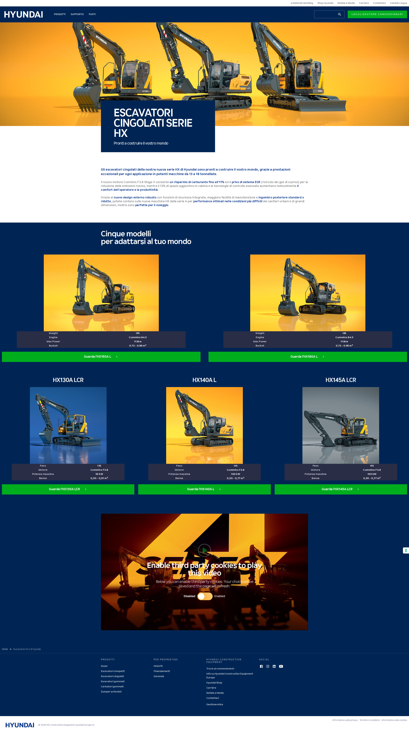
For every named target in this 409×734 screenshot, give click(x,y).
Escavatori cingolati (112, 676)
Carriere (364, 3)
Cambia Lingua (398, 3)
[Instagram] (267, 666)
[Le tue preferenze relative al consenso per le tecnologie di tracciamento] (406, 550)
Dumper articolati (111, 691)
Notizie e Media (346, 3)
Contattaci (379, 3)
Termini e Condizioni (370, 720)
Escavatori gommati (112, 681)
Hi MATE (158, 666)
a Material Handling (302, 3)
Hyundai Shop (214, 682)
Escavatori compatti (113, 671)
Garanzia (159, 676)
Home (5, 649)
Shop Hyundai (325, 3)
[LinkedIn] (274, 666)
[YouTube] (281, 666)
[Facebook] (261, 666)
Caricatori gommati (112, 686)
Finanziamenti (162, 671)
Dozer (104, 666)
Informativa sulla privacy (345, 720)
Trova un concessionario (220, 668)
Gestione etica (214, 704)
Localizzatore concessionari (377, 14)
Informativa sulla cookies (394, 720)
